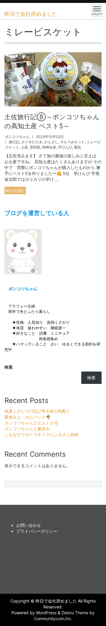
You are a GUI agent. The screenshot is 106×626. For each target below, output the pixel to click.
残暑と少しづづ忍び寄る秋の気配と (37, 411)
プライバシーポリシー (36, 531)
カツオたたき (31, 142)
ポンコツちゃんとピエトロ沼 (31, 422)
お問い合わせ (28, 525)
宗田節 (35, 147)
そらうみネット (72, 142)
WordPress (46, 612)
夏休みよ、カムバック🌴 (27, 416)
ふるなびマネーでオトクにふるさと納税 (41, 434)
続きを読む (15, 190)
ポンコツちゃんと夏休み (27, 428)
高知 (77, 147)
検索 (8, 367)
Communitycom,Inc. (53, 618)
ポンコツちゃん (17, 136)
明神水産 (49, 147)
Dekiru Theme (75, 612)
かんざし (51, 142)
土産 (24, 147)
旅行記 (14, 142)
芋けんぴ (65, 147)
